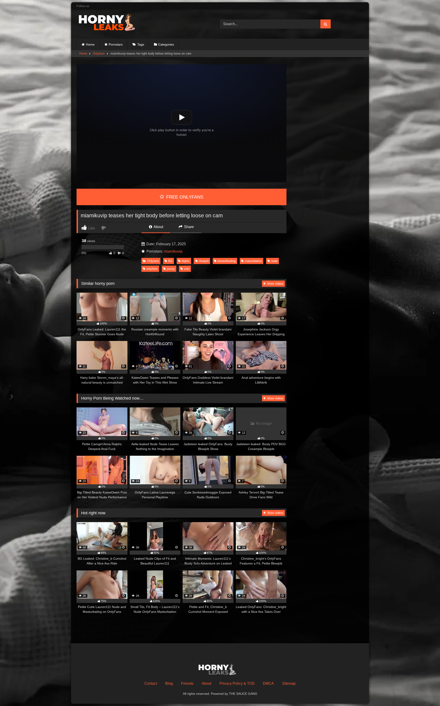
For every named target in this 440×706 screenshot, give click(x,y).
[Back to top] (426, 692)
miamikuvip (173, 251)
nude (274, 261)
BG (170, 261)
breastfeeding (227, 261)
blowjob (204, 261)
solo (187, 268)
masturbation (253, 261)
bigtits (186, 261)
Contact (150, 683)
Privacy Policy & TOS (237, 683)
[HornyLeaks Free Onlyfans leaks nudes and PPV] (111, 23)
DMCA (268, 683)
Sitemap (289, 683)
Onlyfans (99, 53)
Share (188, 227)
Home (90, 44)
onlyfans (152, 268)
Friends (187, 683)
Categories (166, 44)
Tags (140, 44)
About (158, 227)
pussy (171, 268)
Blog (169, 683)
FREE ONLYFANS (184, 196)
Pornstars (116, 44)
